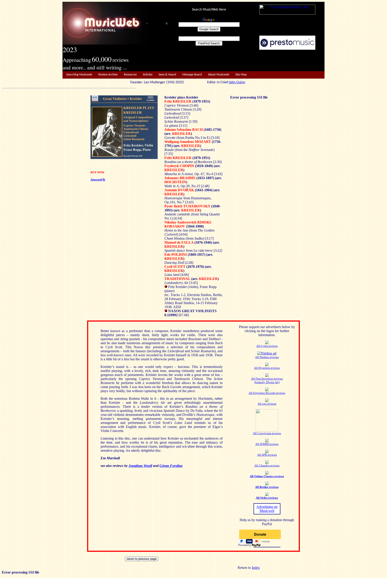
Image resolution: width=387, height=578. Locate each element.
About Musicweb (218, 74)
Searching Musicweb (79, 74)
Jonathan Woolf (140, 466)
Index (256, 567)
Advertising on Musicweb (266, 509)
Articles (147, 74)
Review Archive (108, 74)
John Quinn (237, 82)
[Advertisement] (246, 60)
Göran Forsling (171, 466)
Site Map (241, 74)
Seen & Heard (167, 74)
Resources (130, 74)
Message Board (192, 74)
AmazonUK (97, 179)
